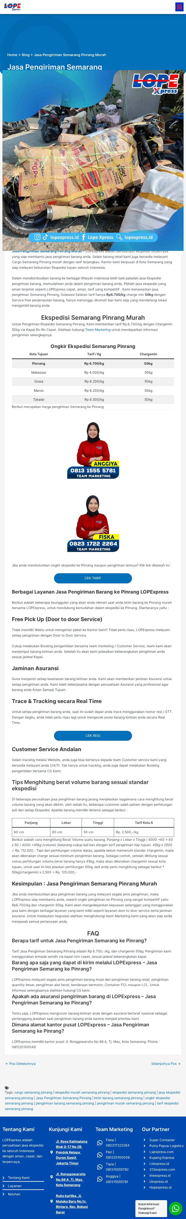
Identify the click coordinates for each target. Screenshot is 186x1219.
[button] (179, 6)
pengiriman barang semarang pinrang (65, 1103)
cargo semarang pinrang (33, 1092)
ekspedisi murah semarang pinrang (82, 1092)
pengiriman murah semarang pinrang (125, 1103)
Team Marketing (97, 330)
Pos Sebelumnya (20, 1064)
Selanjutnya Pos (166, 1064)
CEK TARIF (93, 578)
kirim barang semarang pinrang (118, 1098)
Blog (26, 55)
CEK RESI (92, 736)
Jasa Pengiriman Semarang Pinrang (63, 1098)
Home (12, 55)
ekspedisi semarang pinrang (134, 1092)
